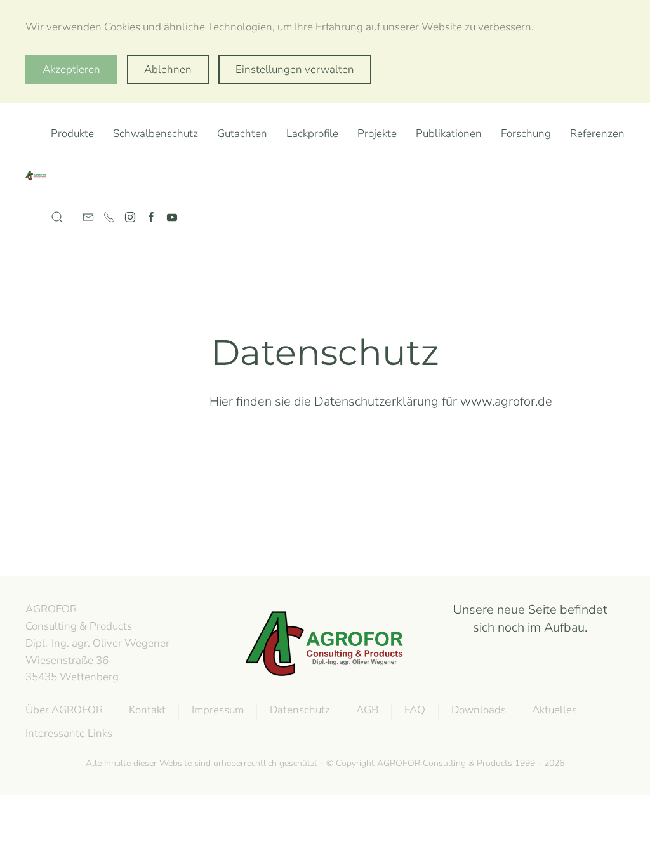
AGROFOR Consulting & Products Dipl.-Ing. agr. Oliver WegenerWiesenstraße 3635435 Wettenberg (97, 643)
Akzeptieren (71, 69)
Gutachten (242, 133)
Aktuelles (554, 710)
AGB (367, 710)
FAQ (414, 710)
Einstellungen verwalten (294, 69)
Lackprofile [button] (312, 133)
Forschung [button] (526, 133)
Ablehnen (168, 69)
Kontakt (147, 710)
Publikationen (449, 133)
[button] (57, 217)
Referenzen (597, 133)
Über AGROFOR (64, 710)
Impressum (218, 710)
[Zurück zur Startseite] (38, 176)
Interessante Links (68, 733)
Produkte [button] (72, 133)
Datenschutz (300, 710)
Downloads (478, 710)
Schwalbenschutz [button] (155, 133)
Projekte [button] (377, 133)
